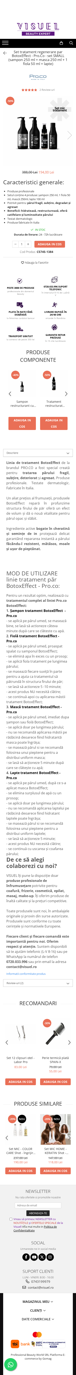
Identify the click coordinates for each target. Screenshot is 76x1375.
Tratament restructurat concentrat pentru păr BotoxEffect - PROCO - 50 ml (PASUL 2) (54, 404)
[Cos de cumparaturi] (61, 43)
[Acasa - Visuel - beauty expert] (38, 29)
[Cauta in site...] (71, 43)
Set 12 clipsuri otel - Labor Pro (21, 1060)
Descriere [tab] (12, 453)
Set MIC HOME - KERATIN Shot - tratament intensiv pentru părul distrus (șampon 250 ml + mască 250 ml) (55, 1151)
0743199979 (40, 1281)
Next (69, 135)
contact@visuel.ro (40, 1287)
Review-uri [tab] (15, 983)
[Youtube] (34, 1257)
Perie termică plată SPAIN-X (55, 1060)
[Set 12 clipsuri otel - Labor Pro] (20, 1034)
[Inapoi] (3, 53)
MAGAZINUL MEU (36, 1301)
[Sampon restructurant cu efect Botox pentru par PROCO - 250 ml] (22, 383)
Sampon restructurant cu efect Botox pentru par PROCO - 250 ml (22, 404)
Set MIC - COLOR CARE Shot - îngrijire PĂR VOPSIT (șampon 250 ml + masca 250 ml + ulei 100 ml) (20, 1151)
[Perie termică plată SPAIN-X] (55, 1033)
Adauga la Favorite (36, 262)
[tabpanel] (38, 131)
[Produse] (6, 44)
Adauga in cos (50, 244)
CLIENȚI (36, 1310)
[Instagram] (50, 1257)
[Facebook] (26, 1257)
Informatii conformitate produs (26, 974)
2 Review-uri (47, 90)
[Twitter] (42, 1257)
